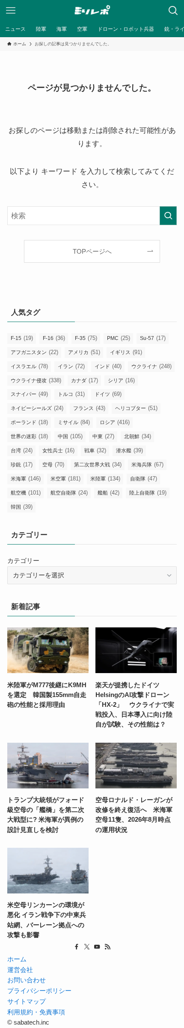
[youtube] (97, 947)
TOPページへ (92, 251)
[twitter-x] (87, 947)
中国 (70, 436)
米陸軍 (105, 478)
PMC (118, 338)
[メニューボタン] (10, 10)
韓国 (22, 507)
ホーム (17, 959)
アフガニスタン (34, 352)
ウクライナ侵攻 (36, 380)
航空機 (26, 492)
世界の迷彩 (29, 436)
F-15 (22, 338)
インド (108, 366)
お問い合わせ (26, 980)
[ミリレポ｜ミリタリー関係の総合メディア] (92, 10)
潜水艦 (129, 450)
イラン (71, 366)
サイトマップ (26, 1001)
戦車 (95, 450)
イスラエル (29, 366)
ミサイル (74, 422)
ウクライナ (151, 366)
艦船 (108, 492)
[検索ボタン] (173, 10)
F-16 (54, 338)
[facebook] (76, 947)
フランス (89, 408)
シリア (121, 380)
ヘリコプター (136, 408)
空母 (53, 464)
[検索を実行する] (168, 215)
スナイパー (29, 394)
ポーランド (29, 422)
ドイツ (108, 394)
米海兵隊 (147, 464)
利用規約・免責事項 (36, 1012)
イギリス (126, 352)
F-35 (86, 338)
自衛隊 (143, 478)
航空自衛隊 (69, 492)
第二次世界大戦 (98, 464)
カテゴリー (23, 560)
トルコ (71, 394)
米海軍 (26, 478)
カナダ (84, 380)
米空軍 (65, 478)
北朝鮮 (137, 436)
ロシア (115, 422)
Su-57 (153, 338)
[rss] (107, 947)
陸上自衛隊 (147, 492)
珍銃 (22, 464)
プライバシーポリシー (39, 990)
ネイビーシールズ (37, 408)
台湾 (22, 450)
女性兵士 (58, 450)
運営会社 (20, 969)
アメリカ (84, 352)
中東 (103, 436)
